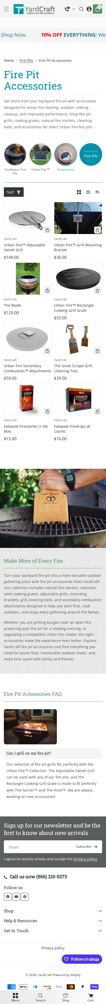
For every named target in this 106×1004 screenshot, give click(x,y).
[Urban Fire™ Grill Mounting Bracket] (78, 218)
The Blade (12, 305)
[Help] (70, 9)
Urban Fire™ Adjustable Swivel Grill (24, 247)
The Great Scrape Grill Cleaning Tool (73, 368)
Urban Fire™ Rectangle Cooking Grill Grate (74, 308)
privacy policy (85, 858)
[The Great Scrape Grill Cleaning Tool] (78, 339)
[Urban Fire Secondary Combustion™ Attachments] (28, 339)
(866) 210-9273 (51, 876)
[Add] (47, 230)
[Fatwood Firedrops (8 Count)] (78, 399)
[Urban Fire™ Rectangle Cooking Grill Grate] (78, 278)
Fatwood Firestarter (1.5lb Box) (26, 429)
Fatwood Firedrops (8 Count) (72, 429)
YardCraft (45, 975)
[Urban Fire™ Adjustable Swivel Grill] (28, 218)
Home (9, 60)
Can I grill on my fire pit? (28, 753)
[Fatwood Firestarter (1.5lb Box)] (28, 399)
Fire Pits (26, 60)
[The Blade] (28, 278)
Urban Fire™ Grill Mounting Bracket (78, 247)
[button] (8, 9)
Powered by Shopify (66, 975)
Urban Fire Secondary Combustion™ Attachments (27, 368)
